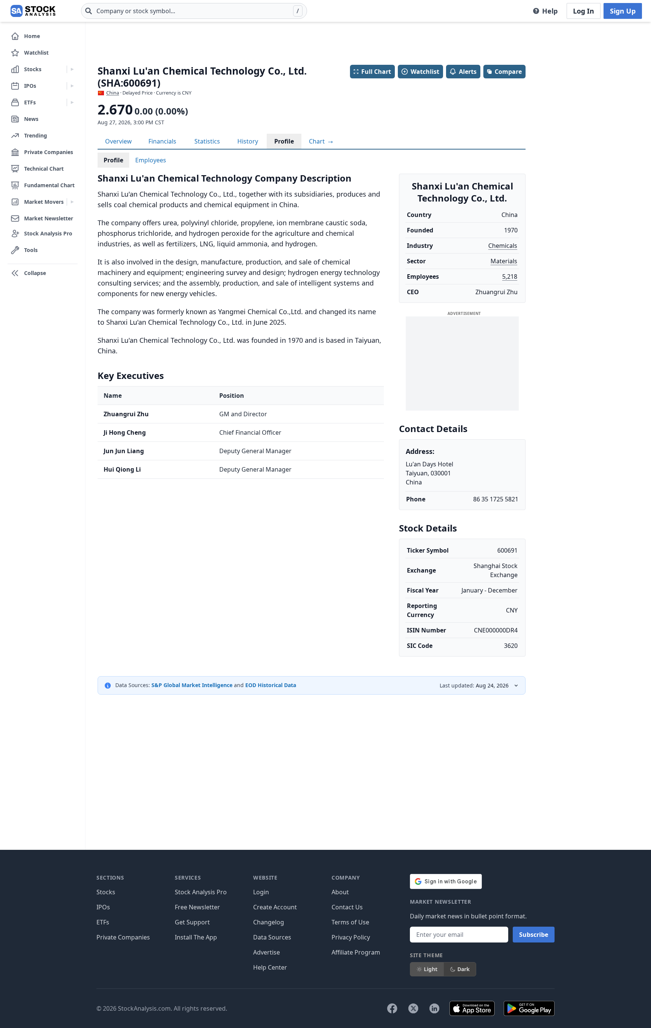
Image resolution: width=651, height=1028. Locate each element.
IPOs (103, 907)
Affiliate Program (356, 952)
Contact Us (347, 907)
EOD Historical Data (270, 685)
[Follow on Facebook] (392, 1008)
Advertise (266, 952)
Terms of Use (350, 922)
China (112, 92)
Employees (150, 160)
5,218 (509, 276)
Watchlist (425, 71)
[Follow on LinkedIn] (434, 1008)
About (340, 892)
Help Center (270, 967)
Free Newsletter (197, 907)
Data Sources (272, 937)
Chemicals (502, 245)
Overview (118, 141)
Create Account (275, 907)
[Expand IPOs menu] (72, 86)
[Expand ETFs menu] (72, 102)
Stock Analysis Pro (201, 892)
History (247, 141)
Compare (508, 71)
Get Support (192, 922)
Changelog (268, 922)
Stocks (105, 892)
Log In (583, 10)
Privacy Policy (351, 937)
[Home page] (33, 11)
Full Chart (376, 71)
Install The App (196, 937)
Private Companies (123, 937)
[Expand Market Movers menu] (72, 202)
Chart (317, 141)
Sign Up (623, 10)
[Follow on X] (413, 1008)
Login (261, 892)
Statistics (207, 141)
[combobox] (194, 11)
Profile (284, 141)
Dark (463, 969)
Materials (504, 261)
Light (430, 969)
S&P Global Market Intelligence (191, 685)
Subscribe (533, 934)
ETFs (102, 922)
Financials (162, 141)
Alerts (468, 71)
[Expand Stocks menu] (72, 69)
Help (550, 10)
